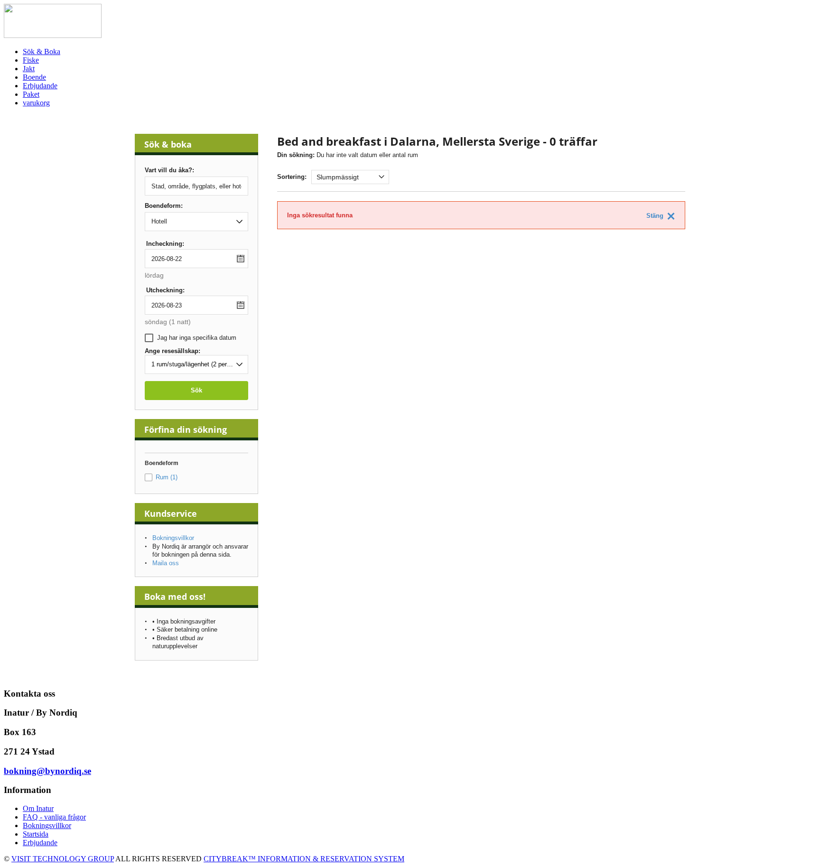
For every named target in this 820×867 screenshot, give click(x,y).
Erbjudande (40, 843)
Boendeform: (164, 206)
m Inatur (41, 808)
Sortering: (292, 176)
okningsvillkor (49, 825)
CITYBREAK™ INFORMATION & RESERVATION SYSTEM (304, 859)
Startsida (35, 834)
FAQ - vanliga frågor (54, 817)
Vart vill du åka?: (169, 170)
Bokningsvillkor (173, 537)
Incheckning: (165, 243)
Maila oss (165, 563)
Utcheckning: (165, 290)
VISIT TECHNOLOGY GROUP (62, 859)
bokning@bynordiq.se (47, 771)
